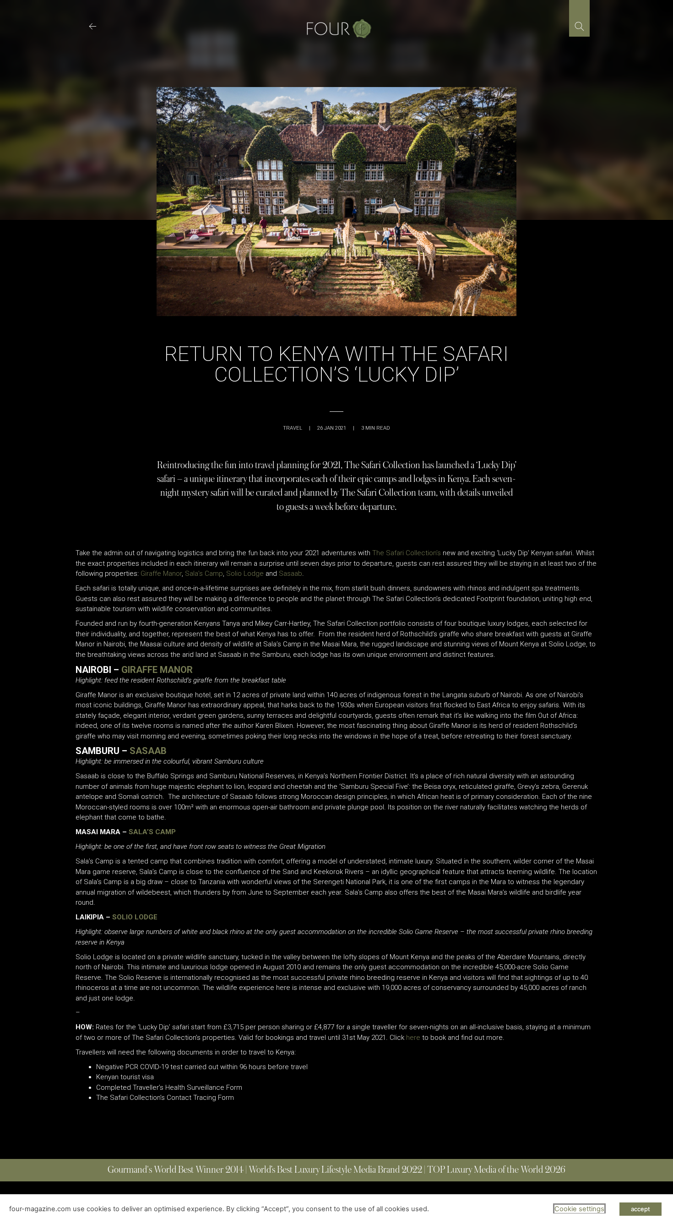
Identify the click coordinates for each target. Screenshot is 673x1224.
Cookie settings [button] (579, 1209)
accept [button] (640, 1209)
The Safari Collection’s (406, 553)
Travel (292, 428)
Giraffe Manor (161, 573)
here (413, 1037)
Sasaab (290, 573)
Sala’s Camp (204, 573)
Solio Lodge (245, 573)
